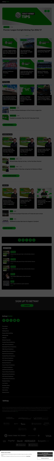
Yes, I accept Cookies (45, 453)
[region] (27, 456)
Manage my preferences (45, 458)
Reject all (45, 455)
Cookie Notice (28, 456)
